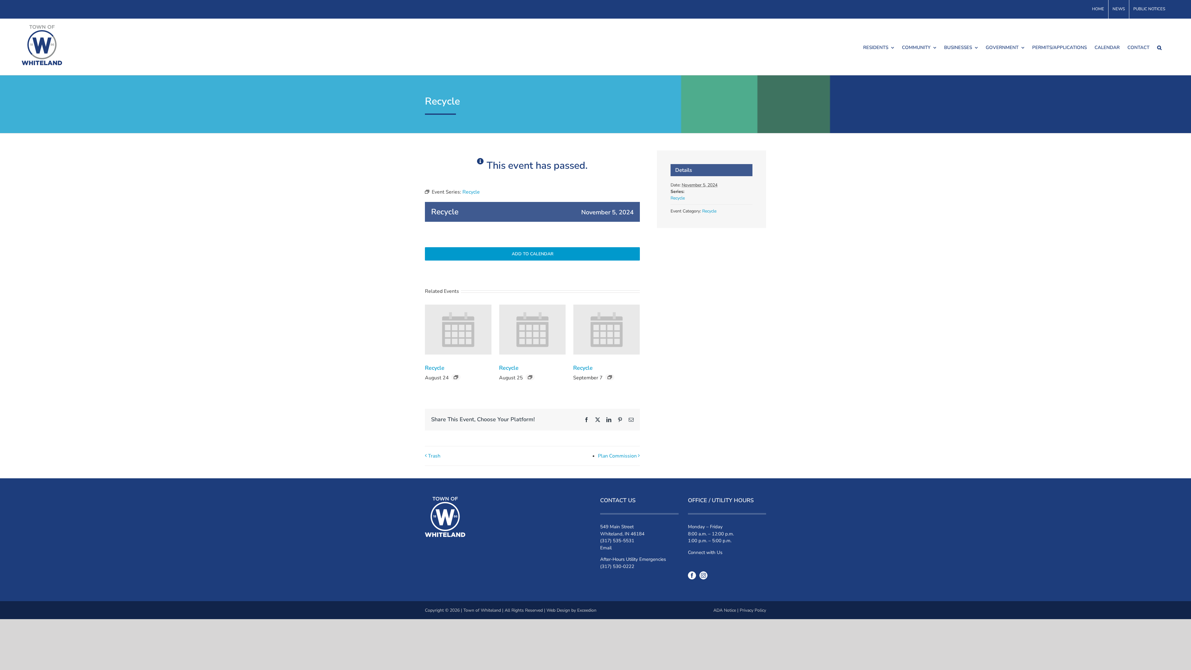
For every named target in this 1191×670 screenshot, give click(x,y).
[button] (1159, 47)
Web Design (558, 610)
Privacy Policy (753, 610)
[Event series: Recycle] (456, 377)
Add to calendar (532, 254)
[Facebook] (692, 575)
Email (606, 548)
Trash (434, 456)
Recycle (434, 368)
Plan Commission (617, 456)
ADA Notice (724, 610)
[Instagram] (703, 575)
